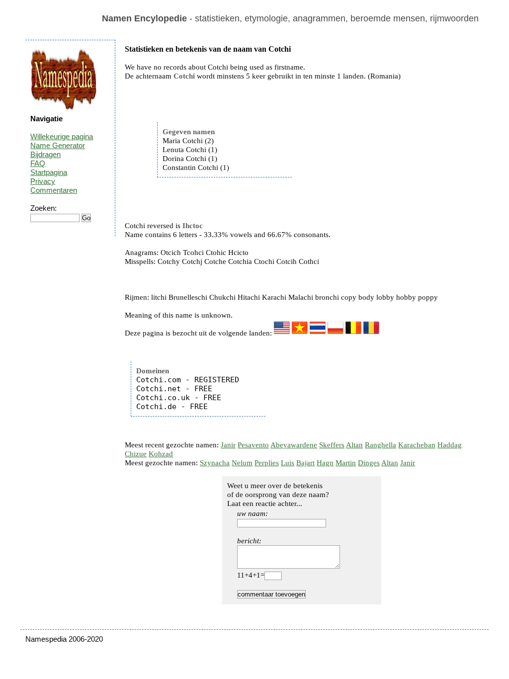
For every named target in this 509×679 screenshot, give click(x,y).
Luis (287, 463)
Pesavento (253, 445)
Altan (354, 445)
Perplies (266, 463)
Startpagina (48, 172)
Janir (228, 445)
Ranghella (380, 445)
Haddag (449, 445)
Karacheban (416, 445)
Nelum (242, 463)
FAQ (37, 163)
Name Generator (57, 145)
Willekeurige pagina (61, 136)
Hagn (325, 463)
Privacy (42, 181)
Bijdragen (45, 154)
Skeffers (331, 445)
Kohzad (161, 454)
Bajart (305, 463)
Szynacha (215, 463)
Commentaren (53, 190)
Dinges (369, 463)
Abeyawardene (293, 445)
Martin (346, 463)
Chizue (136, 454)
